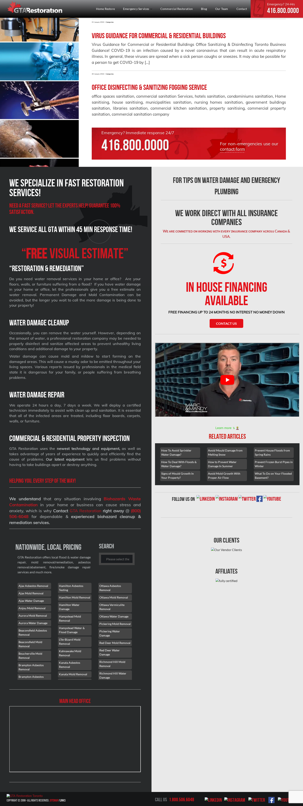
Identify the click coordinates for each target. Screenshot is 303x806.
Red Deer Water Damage (109, 652)
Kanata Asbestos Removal (69, 665)
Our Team (221, 9)
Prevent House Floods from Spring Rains (272, 452)
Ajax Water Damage (31, 600)
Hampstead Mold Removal (70, 618)
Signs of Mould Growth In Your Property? (177, 475)
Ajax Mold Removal (31, 593)
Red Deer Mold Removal (114, 643)
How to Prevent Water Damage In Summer (222, 464)
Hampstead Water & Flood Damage (72, 630)
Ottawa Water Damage (113, 616)
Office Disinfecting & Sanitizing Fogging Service (149, 87)
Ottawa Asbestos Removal (110, 588)
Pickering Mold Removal (115, 624)
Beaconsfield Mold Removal (30, 644)
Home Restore (105, 9)
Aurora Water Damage (33, 623)
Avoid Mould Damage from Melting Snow (225, 452)
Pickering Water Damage (109, 633)
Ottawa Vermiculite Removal (111, 607)
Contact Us (226, 323)
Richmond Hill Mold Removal (112, 664)
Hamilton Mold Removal (74, 597)
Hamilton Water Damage (69, 607)
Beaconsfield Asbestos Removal (33, 632)
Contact (241, 9)
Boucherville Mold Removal (30, 655)
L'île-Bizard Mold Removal (69, 641)
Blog (204, 9)
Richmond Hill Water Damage (112, 675)
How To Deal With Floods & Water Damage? (179, 464)
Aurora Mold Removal (33, 615)
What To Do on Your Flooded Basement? (273, 475)
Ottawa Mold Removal (113, 597)
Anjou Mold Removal (32, 608)
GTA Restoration (85, 510)
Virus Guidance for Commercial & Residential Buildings (159, 36)
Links (63, 800)
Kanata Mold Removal (73, 674)
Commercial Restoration (176, 9)
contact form (232, 149)
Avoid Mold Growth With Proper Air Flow (224, 475)
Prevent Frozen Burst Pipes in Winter (274, 464)
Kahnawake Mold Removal (70, 653)
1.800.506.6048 (181, 799)
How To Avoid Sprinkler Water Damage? (176, 452)
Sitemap (54, 800)
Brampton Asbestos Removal (31, 667)
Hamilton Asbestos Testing (71, 588)
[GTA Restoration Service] (35, 7)
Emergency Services (136, 9)
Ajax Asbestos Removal (33, 586)
